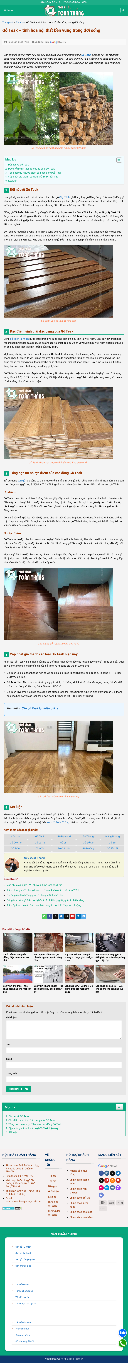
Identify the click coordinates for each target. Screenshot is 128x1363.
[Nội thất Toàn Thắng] (64, 10)
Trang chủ (7, 22)
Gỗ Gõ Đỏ (88, 842)
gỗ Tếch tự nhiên (19, 338)
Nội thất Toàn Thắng (58, 822)
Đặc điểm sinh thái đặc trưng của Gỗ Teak (31, 1120)
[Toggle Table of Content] (117, 160)
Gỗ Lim (64, 842)
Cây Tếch (64, 197)
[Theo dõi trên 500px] (106, 1187)
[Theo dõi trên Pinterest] (106, 1180)
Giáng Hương (112, 836)
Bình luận (11, 1017)
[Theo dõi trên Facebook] (101, 1173)
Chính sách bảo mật (81, 1211)
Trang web (11, 1073)
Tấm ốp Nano (22, 1284)
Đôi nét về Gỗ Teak (18, 1116)
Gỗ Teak (39, 836)
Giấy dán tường (22, 1335)
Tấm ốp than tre (23, 1322)
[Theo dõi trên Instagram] (106, 1173)
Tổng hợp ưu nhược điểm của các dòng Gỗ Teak (35, 1124)
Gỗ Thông (88, 836)
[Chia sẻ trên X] (55, 916)
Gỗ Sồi (112, 842)
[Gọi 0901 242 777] (122, 1343)
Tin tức (20, 22)
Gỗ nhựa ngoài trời (24, 1341)
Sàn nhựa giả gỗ (23, 1266)
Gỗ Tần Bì (112, 848)
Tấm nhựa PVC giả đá (26, 1303)
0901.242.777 (25, 1176)
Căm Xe (40, 848)
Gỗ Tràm (15, 848)
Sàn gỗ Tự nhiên (23, 1247)
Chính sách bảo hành (81, 1217)
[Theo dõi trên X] (112, 1173)
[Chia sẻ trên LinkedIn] (78, 916)
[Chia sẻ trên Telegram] (83, 916)
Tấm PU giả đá (22, 1297)
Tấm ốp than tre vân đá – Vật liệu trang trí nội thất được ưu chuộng (44, 905)
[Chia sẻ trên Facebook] (49, 916)
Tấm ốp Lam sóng (24, 1291)
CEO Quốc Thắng (34, 857)
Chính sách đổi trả (80, 1197)
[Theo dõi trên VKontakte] (112, 1187)
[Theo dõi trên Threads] (101, 1180)
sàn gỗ (21, 480)
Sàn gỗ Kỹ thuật (23, 1253)
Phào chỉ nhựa (22, 1328)
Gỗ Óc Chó (16, 842)
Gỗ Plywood (64, 836)
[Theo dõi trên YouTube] (118, 1180)
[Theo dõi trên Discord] (101, 1195)
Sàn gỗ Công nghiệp (25, 1259)
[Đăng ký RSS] (112, 1180)
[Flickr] (101, 1187)
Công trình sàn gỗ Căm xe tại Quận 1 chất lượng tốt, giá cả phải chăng (45, 900)
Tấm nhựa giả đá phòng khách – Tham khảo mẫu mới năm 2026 (43, 890)
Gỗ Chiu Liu (64, 848)
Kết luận (12, 1132)
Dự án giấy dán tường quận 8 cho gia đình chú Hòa (35, 895)
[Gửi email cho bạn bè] (66, 916)
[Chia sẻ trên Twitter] (61, 916)
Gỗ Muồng (88, 848)
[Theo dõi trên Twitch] (118, 1187)
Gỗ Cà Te (40, 842)
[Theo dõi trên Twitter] (118, 1173)
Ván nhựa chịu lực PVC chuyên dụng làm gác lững (34, 885)
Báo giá (52, 1186)
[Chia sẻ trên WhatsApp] (44, 916)
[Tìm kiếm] (122, 10)
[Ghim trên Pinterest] (72, 916)
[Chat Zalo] (122, 1333)
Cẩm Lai (15, 836)
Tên (8, 1044)
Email (9, 1059)
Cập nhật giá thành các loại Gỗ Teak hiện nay (33, 1128)
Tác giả (52, 1181)
